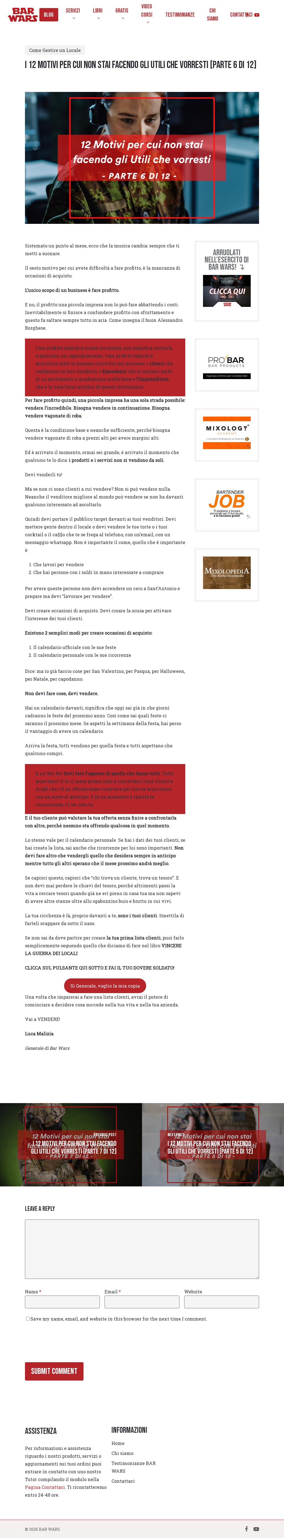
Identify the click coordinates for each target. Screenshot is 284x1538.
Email (113, 1291)
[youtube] (257, 15)
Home (118, 1443)
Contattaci (123, 1481)
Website (193, 1291)
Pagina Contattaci (45, 1487)
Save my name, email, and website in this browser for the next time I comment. (119, 1319)
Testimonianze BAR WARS (133, 1467)
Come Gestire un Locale (55, 50)
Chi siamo (122, 1453)
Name (33, 1291)
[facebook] (247, 15)
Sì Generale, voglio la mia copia (105, 986)
